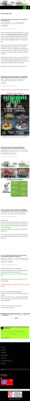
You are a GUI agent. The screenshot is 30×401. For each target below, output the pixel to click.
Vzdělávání (3, 352)
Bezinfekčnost (18, 291)
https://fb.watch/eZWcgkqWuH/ (12, 225)
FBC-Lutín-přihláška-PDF (21, 270)
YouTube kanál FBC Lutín (7, 360)
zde (25, 66)
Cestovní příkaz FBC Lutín (7, 307)
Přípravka (12, 77)
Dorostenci (3, 19)
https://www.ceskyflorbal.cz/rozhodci (10, 229)
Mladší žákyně (23, 19)
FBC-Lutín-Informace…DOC (8, 274)
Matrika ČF (3, 363)
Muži (2, 20)
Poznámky (7, 328)
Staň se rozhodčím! (13, 213)
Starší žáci (17, 77)
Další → (17, 318)
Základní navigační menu (28, 7)
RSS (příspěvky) (4, 375)
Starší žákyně (24, 77)
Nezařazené (6, 20)
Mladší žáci (17, 19)
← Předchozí (5, 315)
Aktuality (3, 209)
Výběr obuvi (3, 358)
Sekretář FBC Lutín (12, 28)
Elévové (9, 19)
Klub (12, 19)
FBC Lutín (21, 331)
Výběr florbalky (5, 355)
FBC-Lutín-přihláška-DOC (7, 270)
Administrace (4, 374)
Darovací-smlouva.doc (16, 305)
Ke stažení (7, 255)
